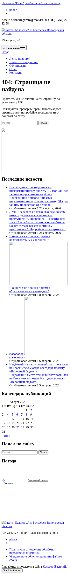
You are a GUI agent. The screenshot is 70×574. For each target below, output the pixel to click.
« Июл (6, 435)
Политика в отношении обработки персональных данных (32, 551)
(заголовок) (16, 354)
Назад (5, 52)
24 (3, 427)
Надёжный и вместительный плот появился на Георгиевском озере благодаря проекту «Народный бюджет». (38, 368)
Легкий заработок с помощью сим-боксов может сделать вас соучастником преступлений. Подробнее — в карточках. (37, 215)
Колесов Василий (54, 566)
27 (17, 427)
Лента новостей (19, 58)
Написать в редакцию (23, 62)
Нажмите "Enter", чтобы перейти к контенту (31, 3)
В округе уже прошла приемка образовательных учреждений (29, 289)
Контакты (15, 72)
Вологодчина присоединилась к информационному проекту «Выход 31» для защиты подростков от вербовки (38, 191)
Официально (17, 65)
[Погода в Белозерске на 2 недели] (38, 480)
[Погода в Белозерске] (25, 474)
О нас (13, 69)
